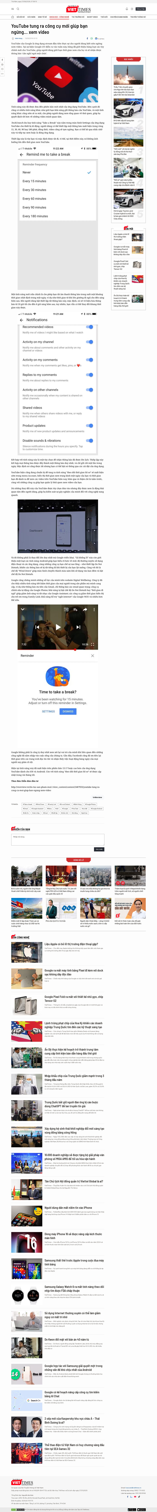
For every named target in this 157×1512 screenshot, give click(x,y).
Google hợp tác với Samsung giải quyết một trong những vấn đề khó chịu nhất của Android (73, 1367)
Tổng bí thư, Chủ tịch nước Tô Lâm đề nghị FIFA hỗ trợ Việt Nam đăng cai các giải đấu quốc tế (61, 891)
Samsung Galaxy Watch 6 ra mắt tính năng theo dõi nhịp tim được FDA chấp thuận (74, 1288)
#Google (65, 809)
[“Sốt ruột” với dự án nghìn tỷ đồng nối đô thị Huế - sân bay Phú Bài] (128, 137)
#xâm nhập (36, 813)
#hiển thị (26, 813)
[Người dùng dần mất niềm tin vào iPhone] (26, 1216)
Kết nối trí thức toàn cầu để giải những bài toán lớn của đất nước (128, 922)
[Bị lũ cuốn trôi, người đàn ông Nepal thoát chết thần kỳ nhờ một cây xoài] (26, 876)
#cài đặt (84, 809)
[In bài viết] (91, 38)
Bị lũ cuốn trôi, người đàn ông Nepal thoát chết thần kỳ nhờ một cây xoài (26, 890)
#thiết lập (54, 813)
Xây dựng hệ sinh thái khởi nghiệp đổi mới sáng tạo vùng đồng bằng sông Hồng (74, 1130)
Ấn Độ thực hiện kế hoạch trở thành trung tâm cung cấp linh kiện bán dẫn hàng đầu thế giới (122, 300)
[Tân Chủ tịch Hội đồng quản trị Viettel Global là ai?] (26, 1189)
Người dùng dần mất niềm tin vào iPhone (68, 1207)
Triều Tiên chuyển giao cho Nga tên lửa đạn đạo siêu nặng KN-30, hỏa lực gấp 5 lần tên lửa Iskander (124, 91)
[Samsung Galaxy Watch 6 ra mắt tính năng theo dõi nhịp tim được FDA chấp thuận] (26, 1295)
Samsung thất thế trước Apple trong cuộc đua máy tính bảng (74, 1262)
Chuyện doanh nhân (119, 17)
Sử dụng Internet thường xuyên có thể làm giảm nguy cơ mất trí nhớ (72, 1315)
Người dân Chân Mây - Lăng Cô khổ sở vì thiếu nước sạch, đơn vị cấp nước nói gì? (94, 923)
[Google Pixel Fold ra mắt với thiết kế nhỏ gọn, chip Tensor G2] (137, 264)
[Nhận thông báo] (127, 9)
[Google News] (99, 38)
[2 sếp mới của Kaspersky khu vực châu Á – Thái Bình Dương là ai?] (26, 1427)
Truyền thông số (138, 17)
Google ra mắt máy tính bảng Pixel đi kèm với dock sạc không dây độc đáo (122, 251)
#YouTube (75, 809)
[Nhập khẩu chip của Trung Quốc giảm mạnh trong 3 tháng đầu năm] (26, 1084)
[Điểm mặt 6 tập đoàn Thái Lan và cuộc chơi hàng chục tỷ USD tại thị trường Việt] (26, 908)
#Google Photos (90, 804)
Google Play (141, 1509)
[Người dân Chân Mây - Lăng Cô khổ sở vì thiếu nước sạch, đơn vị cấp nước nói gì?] (95, 908)
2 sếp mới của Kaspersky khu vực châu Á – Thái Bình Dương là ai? (72, 1420)
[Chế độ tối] (132, 9)
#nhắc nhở (64, 813)
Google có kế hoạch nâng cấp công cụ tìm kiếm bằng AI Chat (72, 1394)
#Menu (49, 809)
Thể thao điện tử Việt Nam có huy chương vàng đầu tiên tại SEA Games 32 (74, 1447)
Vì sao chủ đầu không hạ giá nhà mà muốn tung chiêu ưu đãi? (95, 890)
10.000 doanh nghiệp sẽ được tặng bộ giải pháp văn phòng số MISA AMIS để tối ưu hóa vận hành (74, 1157)
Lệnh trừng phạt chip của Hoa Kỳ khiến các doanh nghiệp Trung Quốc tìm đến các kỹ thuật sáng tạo (122, 282)
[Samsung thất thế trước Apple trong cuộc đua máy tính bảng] (26, 1268)
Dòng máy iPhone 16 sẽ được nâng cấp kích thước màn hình (73, 1236)
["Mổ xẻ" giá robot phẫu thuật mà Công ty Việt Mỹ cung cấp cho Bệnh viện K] (128, 168)
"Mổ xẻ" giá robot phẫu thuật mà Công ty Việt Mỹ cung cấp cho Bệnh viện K (124, 182)
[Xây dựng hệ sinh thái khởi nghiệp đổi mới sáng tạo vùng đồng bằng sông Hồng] (26, 1137)
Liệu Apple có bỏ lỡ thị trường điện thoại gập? (121, 236)
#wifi (57, 809)
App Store (132, 1509)
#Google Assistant (37, 809)
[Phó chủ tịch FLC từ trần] (61, 908)
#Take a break (27, 804)
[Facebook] (87, 38)
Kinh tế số (42, 17)
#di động (75, 813)
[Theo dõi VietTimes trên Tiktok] (139, 1497)
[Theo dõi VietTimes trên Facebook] (128, 1497)
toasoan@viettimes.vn (133, 1488)
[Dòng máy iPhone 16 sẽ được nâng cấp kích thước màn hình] (26, 1242)
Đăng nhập (141, 9)
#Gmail (25, 809)
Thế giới (104, 17)
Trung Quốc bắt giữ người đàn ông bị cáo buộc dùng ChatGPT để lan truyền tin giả (71, 1104)
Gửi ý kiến (99, 849)
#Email (45, 813)
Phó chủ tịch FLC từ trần (56, 921)
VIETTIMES (78, 9)
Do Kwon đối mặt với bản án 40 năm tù (67, 1339)
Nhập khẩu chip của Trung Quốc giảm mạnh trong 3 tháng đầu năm (74, 1077)
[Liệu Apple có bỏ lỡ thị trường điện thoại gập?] (137, 237)
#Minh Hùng (77, 804)
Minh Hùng (18, 38)
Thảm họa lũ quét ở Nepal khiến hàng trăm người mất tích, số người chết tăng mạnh (130, 891)
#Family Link (52, 804)
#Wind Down (40, 804)
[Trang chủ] (12, 17)
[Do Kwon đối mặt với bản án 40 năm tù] (26, 1347)
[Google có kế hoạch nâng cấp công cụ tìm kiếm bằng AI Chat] (26, 1400)
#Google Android (96, 809)
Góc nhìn (31, 17)
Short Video (92, 17)
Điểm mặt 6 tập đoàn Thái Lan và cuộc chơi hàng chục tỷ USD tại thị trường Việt (25, 923)
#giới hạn (84, 813)
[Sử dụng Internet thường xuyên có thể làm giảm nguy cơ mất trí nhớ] (26, 1321)
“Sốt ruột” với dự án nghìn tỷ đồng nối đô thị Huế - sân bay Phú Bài (124, 151)
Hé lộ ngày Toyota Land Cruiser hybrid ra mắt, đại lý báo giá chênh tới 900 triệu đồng (124, 215)
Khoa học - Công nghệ (59, 17)
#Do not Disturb (65, 804)
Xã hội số (21, 17)
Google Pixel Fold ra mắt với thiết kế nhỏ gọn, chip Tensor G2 (121, 265)
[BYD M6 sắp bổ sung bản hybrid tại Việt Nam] (128, 108)
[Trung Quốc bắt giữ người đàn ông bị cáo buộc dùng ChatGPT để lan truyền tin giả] (26, 1110)
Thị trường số (78, 17)
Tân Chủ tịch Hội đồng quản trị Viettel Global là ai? (74, 1181)
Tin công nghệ (20, 937)
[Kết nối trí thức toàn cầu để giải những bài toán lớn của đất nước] (130, 908)
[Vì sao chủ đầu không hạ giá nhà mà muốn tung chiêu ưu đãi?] (95, 876)
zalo (131, 1497)
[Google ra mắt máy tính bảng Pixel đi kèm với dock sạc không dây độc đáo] (137, 250)
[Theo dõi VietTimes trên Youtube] (135, 1497)
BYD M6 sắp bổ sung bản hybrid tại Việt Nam (124, 121)
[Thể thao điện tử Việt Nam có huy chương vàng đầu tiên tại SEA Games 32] (26, 1453)
